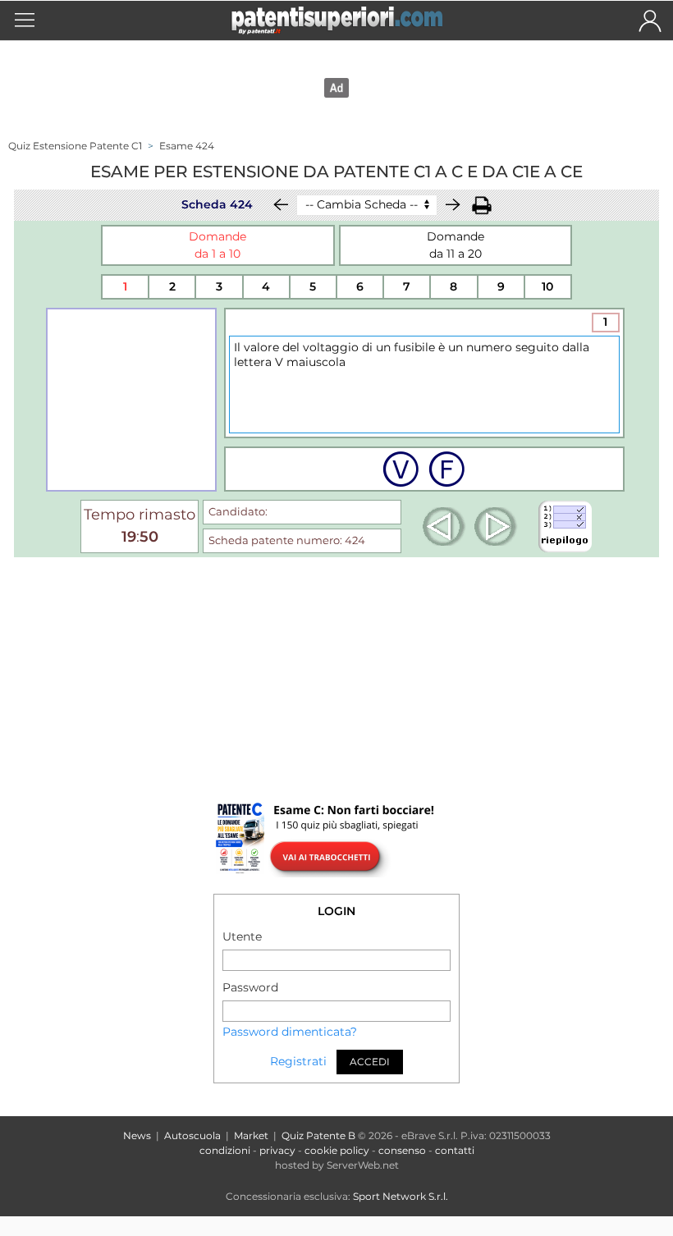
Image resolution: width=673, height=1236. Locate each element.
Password (250, 987)
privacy (277, 1150)
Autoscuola (192, 1135)
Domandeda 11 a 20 (455, 245)
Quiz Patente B (318, 1135)
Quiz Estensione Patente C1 (75, 146)
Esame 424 (186, 146)
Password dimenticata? (289, 1031)
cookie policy (336, 1150)
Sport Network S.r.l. (400, 1196)
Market (251, 1135)
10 (547, 286)
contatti (454, 1150)
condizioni (224, 1150)
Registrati (298, 1061)
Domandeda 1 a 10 (217, 245)
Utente (242, 936)
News (137, 1135)
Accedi (370, 1061)
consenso (402, 1150)
